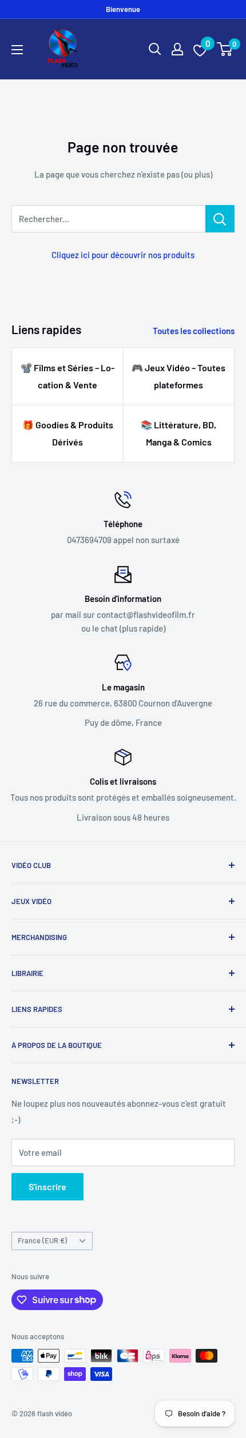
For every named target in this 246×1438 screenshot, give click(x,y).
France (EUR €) (42, 1240)
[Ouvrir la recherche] (155, 49)
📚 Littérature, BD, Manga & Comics (178, 433)
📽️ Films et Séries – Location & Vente (67, 376)
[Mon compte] (177, 49)
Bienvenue (123, 9)
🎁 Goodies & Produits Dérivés (67, 433)
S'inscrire (47, 1186)
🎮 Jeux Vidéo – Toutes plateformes (178, 376)
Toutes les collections (194, 331)
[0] (225, 49)
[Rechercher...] (220, 218)
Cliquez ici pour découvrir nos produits (123, 255)
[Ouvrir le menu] (17, 49)
